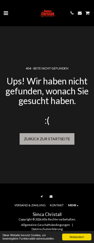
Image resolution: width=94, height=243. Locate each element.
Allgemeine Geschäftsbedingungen (45, 224)
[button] (5, 13)
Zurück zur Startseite (47, 139)
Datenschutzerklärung (47, 229)
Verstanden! (76, 237)
